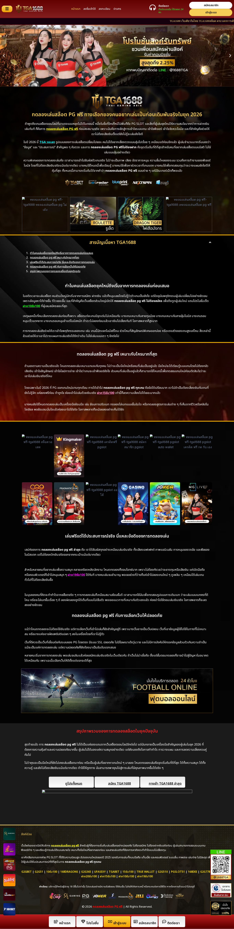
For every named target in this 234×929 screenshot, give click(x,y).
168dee (192, 872)
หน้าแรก (75, 9)
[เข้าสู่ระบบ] (110, 922)
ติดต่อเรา (163, 6)
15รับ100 (127, 872)
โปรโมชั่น (92, 923)
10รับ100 (51, 872)
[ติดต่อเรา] (152, 7)
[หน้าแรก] (56, 922)
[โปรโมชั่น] (83, 922)
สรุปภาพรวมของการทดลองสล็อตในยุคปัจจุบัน (55, 271)
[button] (4, 56)
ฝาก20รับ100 (89, 876)
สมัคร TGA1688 (119, 783)
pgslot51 (178, 872)
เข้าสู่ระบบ (119, 923)
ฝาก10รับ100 (31, 306)
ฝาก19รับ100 (76, 575)
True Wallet (146, 872)
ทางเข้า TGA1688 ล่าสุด (165, 783)
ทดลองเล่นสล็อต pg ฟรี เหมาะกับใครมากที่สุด (54, 258)
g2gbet (26, 872)
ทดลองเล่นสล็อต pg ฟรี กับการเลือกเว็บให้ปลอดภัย (57, 267)
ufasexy (100, 872)
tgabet (114, 872)
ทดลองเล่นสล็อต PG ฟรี (107, 907)
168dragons (69, 872)
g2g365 (86, 872)
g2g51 (39, 872)
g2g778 (205, 872)
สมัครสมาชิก (147, 923)
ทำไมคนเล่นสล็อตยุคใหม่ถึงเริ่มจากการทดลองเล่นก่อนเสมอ (61, 253)
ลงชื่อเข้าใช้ (89, 9)
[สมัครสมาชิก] (136, 922)
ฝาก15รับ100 (107, 876)
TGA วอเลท (47, 142)
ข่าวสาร (117, 9)
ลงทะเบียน (104, 9)
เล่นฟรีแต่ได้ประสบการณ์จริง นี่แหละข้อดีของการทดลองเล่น (62, 262)
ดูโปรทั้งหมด (73, 783)
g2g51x (163, 872)
